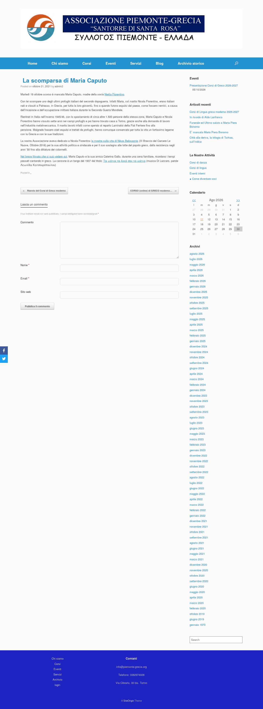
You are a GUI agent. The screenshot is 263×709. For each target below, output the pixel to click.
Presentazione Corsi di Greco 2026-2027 (214, 85)
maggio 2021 (197, 554)
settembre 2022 (199, 472)
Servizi (135, 63)
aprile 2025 (196, 324)
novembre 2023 (199, 401)
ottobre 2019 (197, 614)
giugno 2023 (197, 428)
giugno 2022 (197, 488)
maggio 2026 (197, 264)
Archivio (57, 679)
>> (238, 199)
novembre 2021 (199, 526)
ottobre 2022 (197, 466)
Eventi (111, 63)
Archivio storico (191, 63)
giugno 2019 (197, 619)
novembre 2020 (199, 570)
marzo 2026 (197, 275)
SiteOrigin (128, 700)
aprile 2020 (196, 597)
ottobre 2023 (197, 406)
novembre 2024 (199, 352)
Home (32, 63)
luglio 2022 (196, 483)
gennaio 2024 (197, 390)
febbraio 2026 (198, 281)
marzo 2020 (197, 603)
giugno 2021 (197, 548)
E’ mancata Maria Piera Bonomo (209, 132)
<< (194, 199)
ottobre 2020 (197, 575)
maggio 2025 (197, 319)
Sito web (26, 292)
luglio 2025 (196, 313)
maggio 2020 (197, 592)
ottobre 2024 (197, 357)
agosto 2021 (197, 543)
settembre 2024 (199, 363)
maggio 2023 (197, 434)
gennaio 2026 (197, 286)
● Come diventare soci (203, 179)
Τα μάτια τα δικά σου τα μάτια (124, 161)
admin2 (59, 86)
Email (25, 278)
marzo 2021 (197, 559)
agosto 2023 (197, 417)
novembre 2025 (199, 297)
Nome (25, 265)
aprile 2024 (196, 374)
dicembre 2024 (198, 346)
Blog (159, 63)
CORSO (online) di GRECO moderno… (153, 190)
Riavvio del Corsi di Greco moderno (44, 190)
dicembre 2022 (198, 455)
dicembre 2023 (198, 395)
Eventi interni (197, 173)
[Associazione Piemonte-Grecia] (131, 28)
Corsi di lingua (198, 168)
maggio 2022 (197, 494)
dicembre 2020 (198, 564)
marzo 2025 (197, 330)
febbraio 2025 (198, 335)
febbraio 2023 (198, 444)
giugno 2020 (197, 586)
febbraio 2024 (198, 385)
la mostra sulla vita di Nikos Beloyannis (114, 141)
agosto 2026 (197, 254)
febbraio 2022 (198, 510)
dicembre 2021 (198, 521)
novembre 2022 (199, 461)
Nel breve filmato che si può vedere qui (44, 156)
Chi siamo (60, 63)
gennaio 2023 (197, 450)
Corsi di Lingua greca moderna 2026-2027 (214, 112)
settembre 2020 (199, 581)
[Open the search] (236, 63)
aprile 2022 (196, 499)
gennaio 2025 (197, 341)
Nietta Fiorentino (114, 94)
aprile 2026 (196, 270)
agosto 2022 (197, 477)
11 (201, 219)
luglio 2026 (196, 259)
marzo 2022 (197, 505)
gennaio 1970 (197, 625)
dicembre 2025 (198, 292)
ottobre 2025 (197, 303)
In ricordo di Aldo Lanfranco (206, 117)
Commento (27, 222)
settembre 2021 (199, 537)
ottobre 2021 (197, 532)
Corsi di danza (198, 162)
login (57, 685)
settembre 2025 (199, 308)
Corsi (86, 63)
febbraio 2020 (198, 608)
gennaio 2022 (197, 515)
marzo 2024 (197, 379)
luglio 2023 (196, 423)
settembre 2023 (199, 412)
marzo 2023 (197, 439)
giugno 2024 (197, 368)
